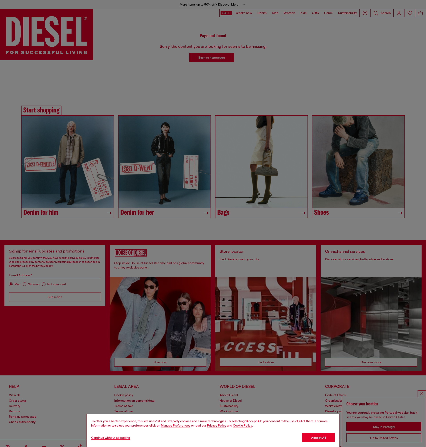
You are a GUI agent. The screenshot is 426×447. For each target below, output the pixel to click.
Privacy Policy (216, 425)
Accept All (318, 437)
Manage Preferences (175, 425)
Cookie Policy (242, 425)
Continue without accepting (110, 437)
